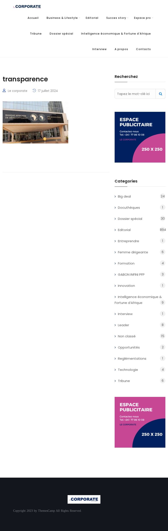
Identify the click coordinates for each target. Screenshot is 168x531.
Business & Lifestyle (62, 18)
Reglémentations (132, 358)
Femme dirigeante (133, 252)
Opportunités (129, 347)
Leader (123, 325)
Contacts (143, 49)
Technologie (128, 369)
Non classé (127, 336)
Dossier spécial (61, 33)
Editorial (92, 18)
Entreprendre (128, 241)
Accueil (33, 18)
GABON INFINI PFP (131, 274)
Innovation (126, 285)
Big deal (124, 196)
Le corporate (17, 91)
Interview (99, 49)
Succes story (116, 18)
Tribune (36, 33)
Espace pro (142, 18)
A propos (121, 49)
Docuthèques (129, 207)
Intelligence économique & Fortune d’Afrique (116, 33)
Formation (126, 263)
